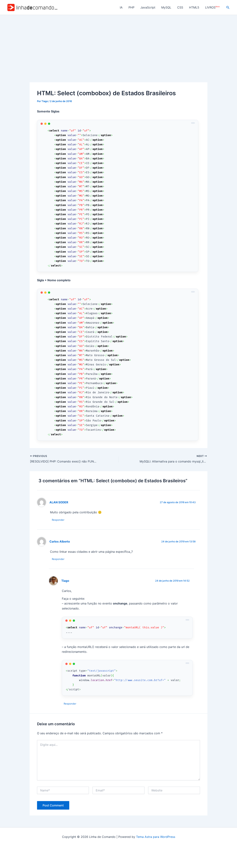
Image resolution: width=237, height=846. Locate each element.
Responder (58, 519)
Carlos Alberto (59, 541)
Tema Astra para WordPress (155, 837)
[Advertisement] (118, 43)
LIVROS (212, 7)
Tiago (65, 580)
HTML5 (194, 7)
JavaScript (147, 7)
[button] (228, 7)
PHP (131, 7)
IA (121, 7)
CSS (180, 7)
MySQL (166, 7)
